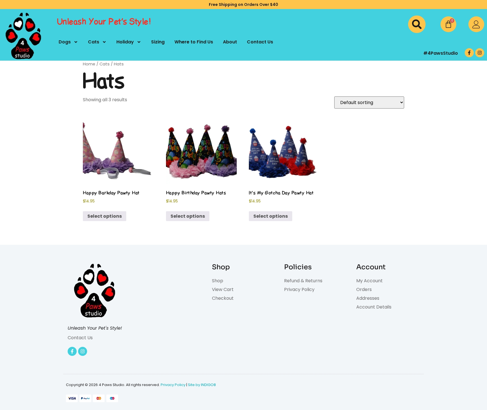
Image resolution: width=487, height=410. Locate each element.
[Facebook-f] (469, 52)
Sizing (158, 42)
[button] (417, 24)
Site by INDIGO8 (202, 384)
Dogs (65, 42)
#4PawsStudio (440, 53)
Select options (104, 216)
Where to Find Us (193, 42)
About (230, 42)
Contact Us (260, 42)
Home (89, 64)
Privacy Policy (173, 384)
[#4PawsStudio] (400, 53)
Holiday (125, 42)
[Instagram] (479, 52)
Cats (93, 42)
